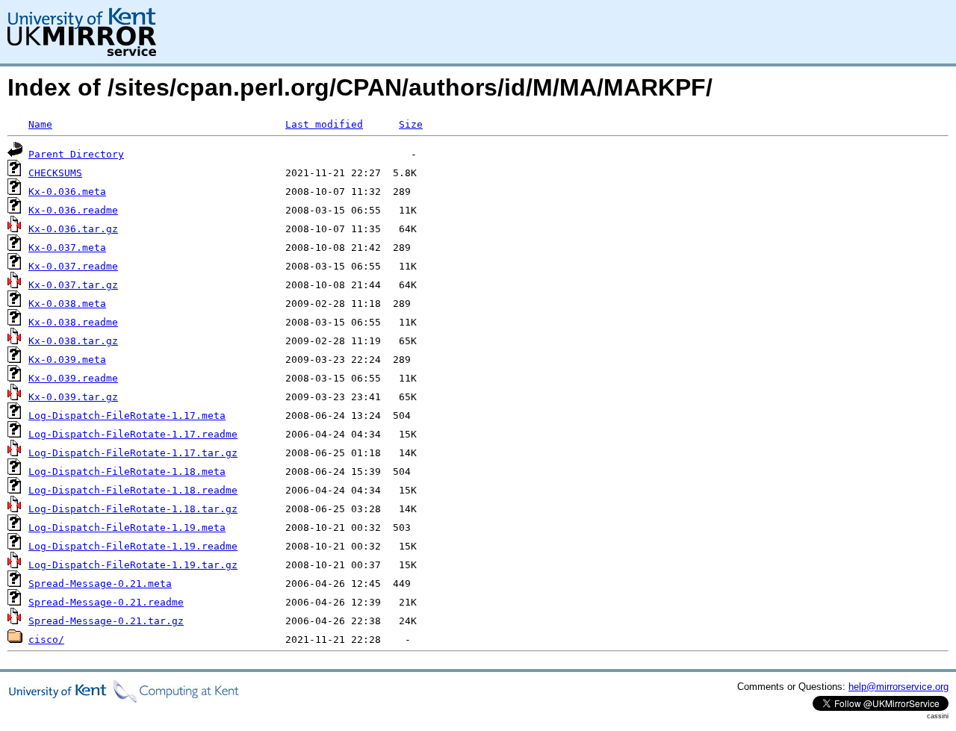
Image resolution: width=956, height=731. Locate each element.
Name (40, 124)
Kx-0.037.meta (67, 247)
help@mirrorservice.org (898, 686)
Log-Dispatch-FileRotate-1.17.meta (127, 415)
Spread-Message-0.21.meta (100, 583)
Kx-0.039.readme (73, 378)
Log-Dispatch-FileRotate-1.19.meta (127, 527)
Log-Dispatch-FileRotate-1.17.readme (133, 434)
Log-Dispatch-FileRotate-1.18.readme (133, 490)
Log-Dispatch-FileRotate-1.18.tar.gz (133, 508)
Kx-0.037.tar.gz (73, 284)
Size (411, 124)
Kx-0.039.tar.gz (73, 396)
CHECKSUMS (55, 172)
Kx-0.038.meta (67, 303)
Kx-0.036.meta (67, 191)
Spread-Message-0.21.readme (106, 602)
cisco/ (46, 639)
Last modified (324, 124)
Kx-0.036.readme (73, 210)
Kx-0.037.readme (73, 266)
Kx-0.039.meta (67, 359)
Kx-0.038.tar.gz (73, 340)
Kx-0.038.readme (73, 322)
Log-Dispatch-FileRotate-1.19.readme (133, 546)
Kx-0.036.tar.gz (73, 228)
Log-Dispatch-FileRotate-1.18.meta (127, 471)
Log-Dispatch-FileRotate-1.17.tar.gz (133, 452)
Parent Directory (76, 154)
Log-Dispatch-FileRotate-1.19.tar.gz (133, 564)
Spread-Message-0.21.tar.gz (106, 620)
